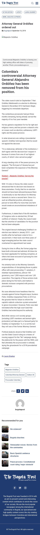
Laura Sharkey (9, 356)
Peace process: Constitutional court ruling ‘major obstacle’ (22, 463)
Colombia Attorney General (14, 375)
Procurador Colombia (12, 380)
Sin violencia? (15, 429)
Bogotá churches (17, 438)
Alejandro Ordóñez (12, 370)
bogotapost (8, 31)
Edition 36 (30, 375)
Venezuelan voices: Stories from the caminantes (23, 446)
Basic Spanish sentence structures (20, 454)
